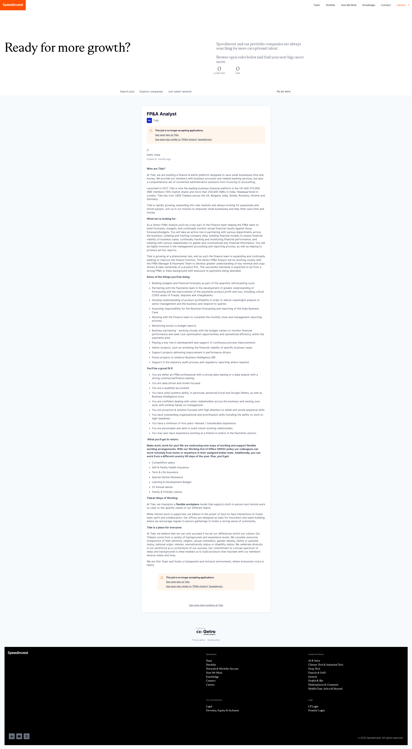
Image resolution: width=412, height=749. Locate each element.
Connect (386, 5)
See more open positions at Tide (206, 605)
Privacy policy (198, 640)
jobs (127, 91)
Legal (209, 706)
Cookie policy (214, 640)
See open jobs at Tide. (167, 135)
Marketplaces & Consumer (323, 684)
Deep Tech (314, 668)
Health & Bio (315, 680)
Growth (312, 676)
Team (317, 5)
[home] (13, 5)
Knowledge (368, 5)
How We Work (348, 5)
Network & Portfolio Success (222, 668)
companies (151, 91)
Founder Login (316, 710)
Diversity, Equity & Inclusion (222, 710)
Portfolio (211, 664)
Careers (210, 684)
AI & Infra (314, 660)
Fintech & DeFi (317, 672)
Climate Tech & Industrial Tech (325, 664)
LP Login (313, 706)
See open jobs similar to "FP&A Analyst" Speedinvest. (183, 139)
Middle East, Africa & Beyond (325, 688)
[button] (330, 5)
